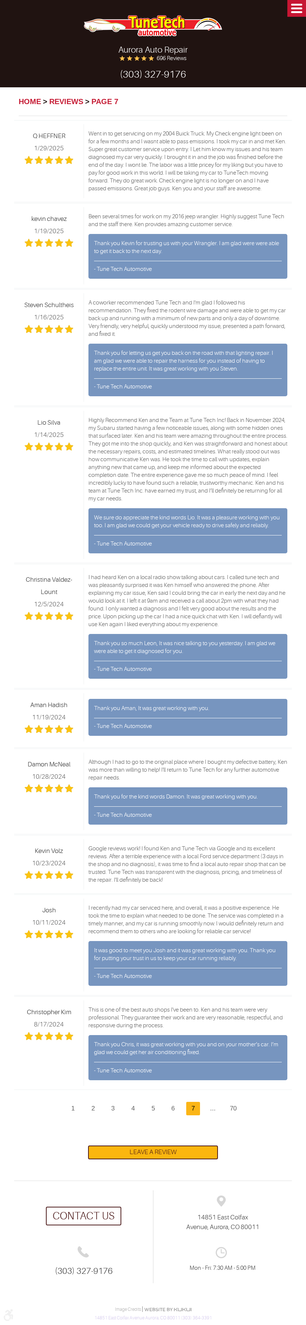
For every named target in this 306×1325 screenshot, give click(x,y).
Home (30, 101)
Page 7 (104, 101)
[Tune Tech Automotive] (153, 25)
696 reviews (172, 58)
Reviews (66, 101)
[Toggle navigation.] (296, 8)
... (213, 1108)
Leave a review (153, 1152)
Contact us (84, 1216)
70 (233, 1108)
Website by (167, 1309)
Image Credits (128, 1309)
